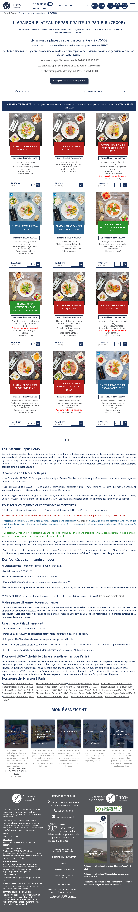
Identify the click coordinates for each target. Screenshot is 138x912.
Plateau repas (95, 731)
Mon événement (10, 875)
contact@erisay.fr (66, 816)
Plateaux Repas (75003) (83, 683)
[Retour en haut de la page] (132, 906)
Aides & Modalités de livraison (63, 877)
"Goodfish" (82, 520)
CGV (50, 889)
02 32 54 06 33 (65, 811)
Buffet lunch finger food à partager (43, 734)
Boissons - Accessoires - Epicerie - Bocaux (23, 883)
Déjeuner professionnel (121, 733)
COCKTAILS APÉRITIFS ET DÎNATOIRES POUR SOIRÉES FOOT (16, 771)
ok (87, 5)
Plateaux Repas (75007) (82, 686)
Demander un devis (63, 850)
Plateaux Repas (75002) (51, 683)
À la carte (7, 840)
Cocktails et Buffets (12, 848)
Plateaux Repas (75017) (19, 696)
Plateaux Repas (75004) (116, 683)
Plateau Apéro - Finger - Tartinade (19, 820)
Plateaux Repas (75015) (86, 693)
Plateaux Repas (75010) (51, 689)
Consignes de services (63, 869)
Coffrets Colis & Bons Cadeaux (17, 892)
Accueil (7, 13)
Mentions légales (61, 889)
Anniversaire (69, 731)
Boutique (15, 13)
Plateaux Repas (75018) (53, 696)
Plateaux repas (10, 862)
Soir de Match (16, 731)
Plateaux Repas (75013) (18, 693)
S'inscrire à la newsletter (63, 857)
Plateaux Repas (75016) (120, 693)
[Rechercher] (110, 5)
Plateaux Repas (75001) (18, 683)
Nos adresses (63, 884)
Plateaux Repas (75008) (115, 686)
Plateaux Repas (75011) (84, 689)
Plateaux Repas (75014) (52, 693)
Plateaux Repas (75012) (118, 689)
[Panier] (124, 5)
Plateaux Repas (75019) (87, 696)
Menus (5, 833)
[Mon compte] (117, 5)
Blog (63, 863)
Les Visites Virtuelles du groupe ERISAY (22, 809)
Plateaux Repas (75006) (50, 686)
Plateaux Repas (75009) (17, 689)
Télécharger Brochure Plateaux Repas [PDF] (69, 81)
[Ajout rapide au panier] (38, 185)
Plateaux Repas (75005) (17, 686)
